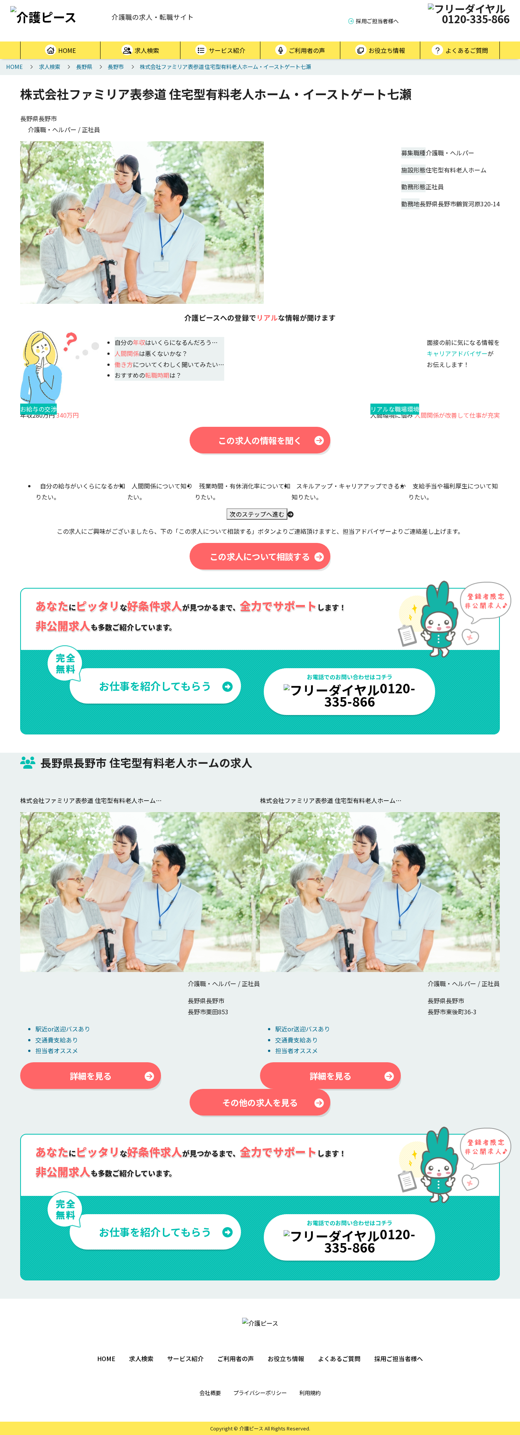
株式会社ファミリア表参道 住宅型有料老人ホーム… (91, 800)
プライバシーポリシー (260, 1393)
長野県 (84, 66)
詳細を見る (91, 1075)
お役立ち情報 (386, 50)
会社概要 (210, 1393)
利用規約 (310, 1393)
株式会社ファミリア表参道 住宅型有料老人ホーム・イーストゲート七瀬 (225, 66)
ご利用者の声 (307, 50)
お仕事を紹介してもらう (155, 685)
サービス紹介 (227, 50)
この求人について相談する (260, 556)
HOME (67, 50)
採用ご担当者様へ (377, 21)
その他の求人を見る (260, 1102)
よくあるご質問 (466, 50)
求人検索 (147, 50)
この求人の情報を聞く (260, 440)
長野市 (116, 66)
